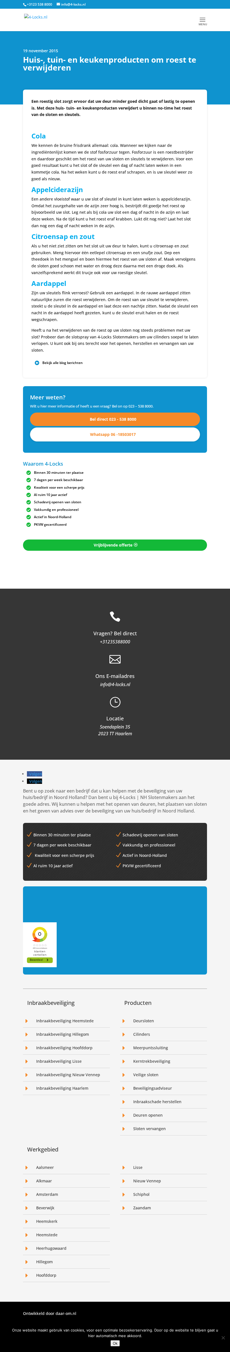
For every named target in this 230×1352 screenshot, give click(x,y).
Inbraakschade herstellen (157, 1101)
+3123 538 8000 (39, 4)
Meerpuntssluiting (150, 1047)
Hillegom (44, 1261)
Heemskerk (47, 1221)
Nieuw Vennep (147, 1180)
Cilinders (141, 1034)
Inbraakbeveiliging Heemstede (65, 1020)
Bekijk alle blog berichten (62, 362)
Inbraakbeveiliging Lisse (59, 1061)
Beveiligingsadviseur (152, 1088)
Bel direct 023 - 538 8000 (113, 419)
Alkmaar (44, 1180)
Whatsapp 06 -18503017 (113, 434)
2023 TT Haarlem (115, 733)
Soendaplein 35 (115, 727)
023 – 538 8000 (140, 406)
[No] (223, 1337)
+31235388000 (115, 642)
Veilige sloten (145, 1074)
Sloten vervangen (149, 1128)
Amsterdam (47, 1194)
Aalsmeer (45, 1167)
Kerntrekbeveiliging (151, 1061)
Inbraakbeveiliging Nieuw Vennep (68, 1074)
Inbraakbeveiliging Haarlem (62, 1088)
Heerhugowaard (51, 1248)
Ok (115, 1343)
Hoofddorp (46, 1275)
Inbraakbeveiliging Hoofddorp (64, 1047)
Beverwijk (45, 1207)
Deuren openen (148, 1115)
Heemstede (47, 1234)
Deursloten (143, 1020)
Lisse (137, 1167)
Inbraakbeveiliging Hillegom (62, 1034)
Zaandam (142, 1207)
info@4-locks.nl (115, 684)
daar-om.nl (66, 1313)
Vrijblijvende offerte (113, 545)
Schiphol (141, 1194)
